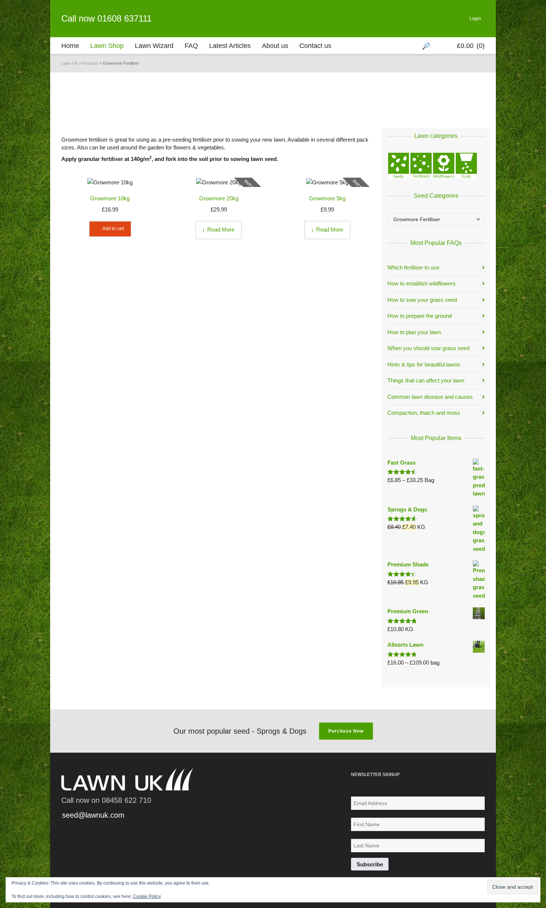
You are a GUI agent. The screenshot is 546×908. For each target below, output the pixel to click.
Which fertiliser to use (413, 267)
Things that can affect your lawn (425, 380)
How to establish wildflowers (421, 283)
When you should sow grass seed (428, 348)
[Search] (427, 46)
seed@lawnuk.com (93, 815)
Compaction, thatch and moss (423, 413)
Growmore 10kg (110, 198)
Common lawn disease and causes (430, 397)
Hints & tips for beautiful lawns (423, 364)
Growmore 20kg (218, 198)
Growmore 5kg (327, 198)
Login (475, 18)
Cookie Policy (147, 896)
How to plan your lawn (414, 332)
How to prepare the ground (419, 316)
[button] (109, 182)
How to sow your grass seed (422, 300)
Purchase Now (346, 731)
